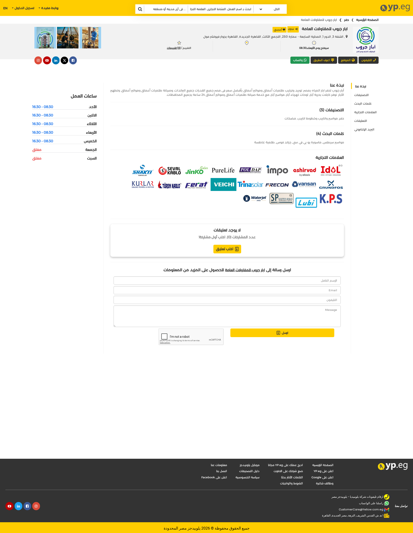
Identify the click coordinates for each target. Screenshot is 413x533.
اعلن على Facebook (214, 477)
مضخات (290, 118)
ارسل (285, 333)
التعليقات (360, 121)
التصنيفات (361, 95)
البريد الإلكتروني (364, 129)
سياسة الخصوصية (247, 477)
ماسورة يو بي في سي (307, 142)
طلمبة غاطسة (264, 142)
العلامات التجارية (365, 112)
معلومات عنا (219, 465)
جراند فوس (283, 142)
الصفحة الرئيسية (367, 20)
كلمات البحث (362, 103)
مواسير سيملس (333, 142)
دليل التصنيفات (249, 471)
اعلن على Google (322, 477)
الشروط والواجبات (291, 483)
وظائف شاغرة (324, 483)
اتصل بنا (221, 471)
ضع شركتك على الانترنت (288, 471)
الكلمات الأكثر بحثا (292, 477)
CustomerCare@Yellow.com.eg (361, 509)
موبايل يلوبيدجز (249, 465)
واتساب (298, 60)
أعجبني (278, 29)
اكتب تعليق (224, 249)
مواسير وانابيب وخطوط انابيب (317, 118)
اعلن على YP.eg (323, 471)
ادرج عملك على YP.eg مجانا (285, 465)
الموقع (346, 60)
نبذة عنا (360, 86)
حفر (346, 20)
